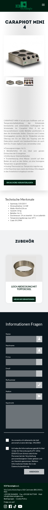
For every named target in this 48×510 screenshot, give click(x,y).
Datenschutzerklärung (20, 466)
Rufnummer (10, 380)
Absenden (34, 472)
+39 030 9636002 (11, 494)
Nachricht (10, 403)
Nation (8, 391)
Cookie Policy (21, 499)
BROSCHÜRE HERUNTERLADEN (20, 182)
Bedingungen (9, 499)
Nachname (10, 345)
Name (8, 334)
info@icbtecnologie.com (13, 496)
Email (8, 368)
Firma (8, 357)
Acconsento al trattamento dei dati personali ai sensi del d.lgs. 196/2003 (26, 441)
